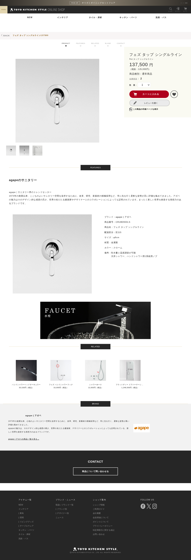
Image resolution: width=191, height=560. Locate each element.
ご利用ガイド (99, 509)
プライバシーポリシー (103, 526)
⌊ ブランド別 (61, 509)
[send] (174, 94)
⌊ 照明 (21, 517)
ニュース (60, 517)
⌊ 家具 (21, 513)
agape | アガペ (123, 217)
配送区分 (108, 232)
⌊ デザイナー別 (62, 513)
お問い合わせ (99, 534)
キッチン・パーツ (128, 17)
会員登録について (101, 517)
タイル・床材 (95, 17)
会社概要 (97, 513)
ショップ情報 (99, 505)
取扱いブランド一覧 (64, 505)
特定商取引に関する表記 (103, 530)
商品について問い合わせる (95, 471)
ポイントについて (101, 522)
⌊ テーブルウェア (26, 526)
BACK (6, 36)
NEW (29, 17)
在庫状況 (133, 79)
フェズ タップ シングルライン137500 (30, 35)
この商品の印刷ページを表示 (145, 109)
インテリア (62, 17)
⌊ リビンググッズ (26, 522)
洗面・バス (161, 17)
